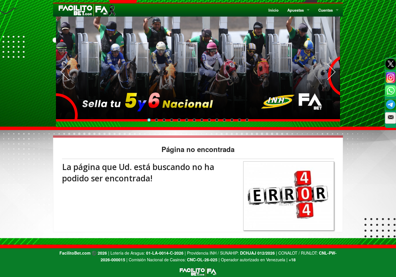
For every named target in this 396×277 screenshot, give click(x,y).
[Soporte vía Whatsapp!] (390, 91)
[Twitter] (390, 64)
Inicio (273, 10)
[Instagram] (390, 77)
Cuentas (325, 10)
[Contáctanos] (390, 118)
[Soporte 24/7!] (390, 104)
